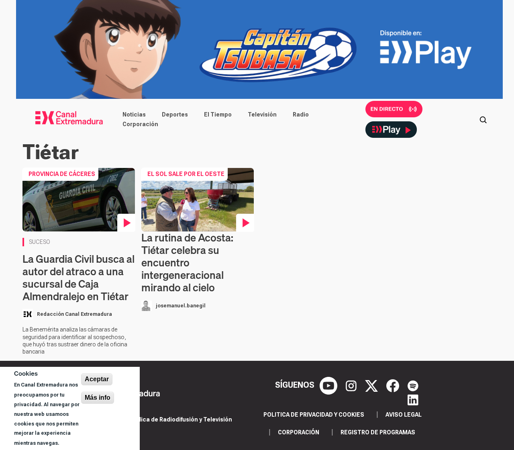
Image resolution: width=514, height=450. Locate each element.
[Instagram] (352, 385)
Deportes (175, 114)
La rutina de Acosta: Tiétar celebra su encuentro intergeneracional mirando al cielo (187, 262)
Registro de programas (378, 432)
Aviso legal (404, 414)
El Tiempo (218, 114)
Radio (301, 114)
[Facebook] (393, 385)
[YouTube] (329, 385)
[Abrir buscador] (483, 119)
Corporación (140, 124)
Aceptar (97, 379)
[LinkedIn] (413, 399)
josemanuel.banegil (181, 306)
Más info (97, 397)
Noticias (134, 114)
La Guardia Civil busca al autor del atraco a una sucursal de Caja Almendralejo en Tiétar (78, 278)
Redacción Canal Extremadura (74, 314)
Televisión (262, 114)
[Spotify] (413, 385)
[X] (372, 385)
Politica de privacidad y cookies (313, 414)
